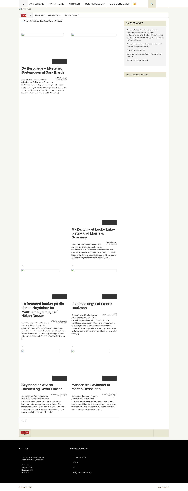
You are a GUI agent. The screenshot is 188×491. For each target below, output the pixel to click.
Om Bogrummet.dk (79, 457)
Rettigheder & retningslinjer (82, 472)
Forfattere (56, 4)
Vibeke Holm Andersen (59, 321)
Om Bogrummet (119, 4)
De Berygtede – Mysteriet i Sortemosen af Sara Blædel (43, 70)
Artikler (74, 4)
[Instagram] (157, 433)
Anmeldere (36, 4)
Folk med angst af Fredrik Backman (91, 306)
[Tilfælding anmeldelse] (134, 4)
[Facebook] (161, 433)
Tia (116, 313)
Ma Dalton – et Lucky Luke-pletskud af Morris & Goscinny (93, 233)
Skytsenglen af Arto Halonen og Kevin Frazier (41, 387)
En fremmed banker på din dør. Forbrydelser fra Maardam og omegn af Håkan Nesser (42, 310)
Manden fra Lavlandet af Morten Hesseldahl (90, 387)
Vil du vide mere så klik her (136, 50)
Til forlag (76, 462)
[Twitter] (165, 433)
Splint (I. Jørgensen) (110, 394)
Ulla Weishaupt (62, 78)
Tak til (75, 467)
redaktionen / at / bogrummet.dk (33, 460)
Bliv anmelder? (95, 4)
